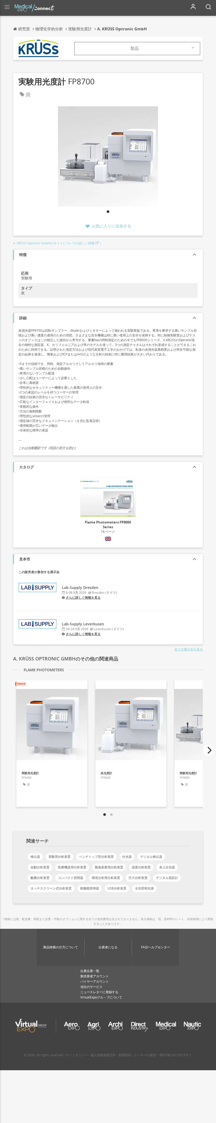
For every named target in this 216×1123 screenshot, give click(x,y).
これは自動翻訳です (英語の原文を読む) (47, 448)
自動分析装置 (40, 867)
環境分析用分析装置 (106, 877)
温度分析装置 (141, 867)
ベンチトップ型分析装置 (96, 856)
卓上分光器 (167, 867)
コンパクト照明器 (70, 877)
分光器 (127, 856)
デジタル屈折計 (167, 877)
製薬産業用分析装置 (109, 867)
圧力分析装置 (138, 877)
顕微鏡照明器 (89, 888)
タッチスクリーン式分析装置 (51, 888)
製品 (134, 48)
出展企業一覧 (89, 971)
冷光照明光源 (144, 888)
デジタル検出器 (151, 856)
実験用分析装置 (59, 856)
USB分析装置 (116, 888)
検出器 (35, 856)
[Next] (209, 750)
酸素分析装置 (40, 877)
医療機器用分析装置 (72, 867)
